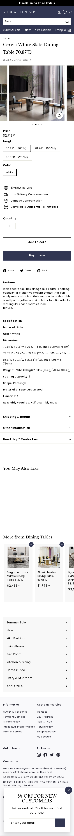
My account (44, 736)
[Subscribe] (60, 822)
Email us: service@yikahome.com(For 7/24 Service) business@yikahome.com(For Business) (34, 770)
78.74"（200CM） (46, 148)
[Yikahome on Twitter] (52, 755)
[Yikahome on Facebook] (45, 755)
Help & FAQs (44, 721)
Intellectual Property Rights (19, 726)
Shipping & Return (16, 417)
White (10, 172)
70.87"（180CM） (17, 148)
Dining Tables (39, 537)
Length (8, 141)
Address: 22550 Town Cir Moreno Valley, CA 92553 (33, 777)
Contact (42, 711)
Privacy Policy (11, 721)
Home (6, 38)
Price (7, 131)
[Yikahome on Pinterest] (58, 755)
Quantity (9, 218)
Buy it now (37, 255)
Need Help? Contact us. (20, 439)
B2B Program (45, 717)
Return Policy (45, 726)
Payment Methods (14, 717)
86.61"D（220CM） (17, 157)
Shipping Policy (46, 731)
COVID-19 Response (15, 711)
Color (7, 165)
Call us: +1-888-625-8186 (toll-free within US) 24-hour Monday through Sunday (35, 783)
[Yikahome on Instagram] (39, 755)
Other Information (16, 428)
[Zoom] (59, 115)
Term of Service (12, 731)
